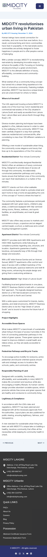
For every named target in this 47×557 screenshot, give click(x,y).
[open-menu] (40, 6)
